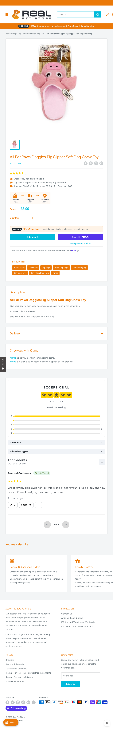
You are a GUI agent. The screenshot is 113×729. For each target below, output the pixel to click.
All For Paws (16, 164)
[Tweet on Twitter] (96, 163)
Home (8, 34)
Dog (14, 34)
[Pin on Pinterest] (91, 163)
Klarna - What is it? (15, 681)
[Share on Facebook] (86, 163)
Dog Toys (22, 34)
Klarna (13, 358)
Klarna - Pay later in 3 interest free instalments (28, 673)
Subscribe (70, 684)
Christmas (33, 267)
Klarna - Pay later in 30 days (19, 677)
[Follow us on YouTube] (28, 702)
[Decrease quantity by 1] (24, 218)
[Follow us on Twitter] (13, 702)
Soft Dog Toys (20, 273)
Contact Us (66, 613)
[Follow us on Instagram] (18, 702)
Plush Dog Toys (61, 267)
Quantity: (14, 218)
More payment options (80, 243)
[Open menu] (7, 14)
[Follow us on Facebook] (7, 702)
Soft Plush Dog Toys (36, 34)
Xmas (55, 273)
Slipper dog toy (79, 267)
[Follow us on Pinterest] (23, 702)
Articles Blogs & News (72, 618)
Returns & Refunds (15, 664)
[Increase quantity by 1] (41, 218)
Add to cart (32, 237)
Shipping (10, 660)
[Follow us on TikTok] (34, 702)
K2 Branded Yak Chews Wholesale (78, 622)
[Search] (97, 14)
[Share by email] (101, 163)
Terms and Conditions (16, 668)
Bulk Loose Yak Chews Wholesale (77, 626)
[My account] (107, 14)
